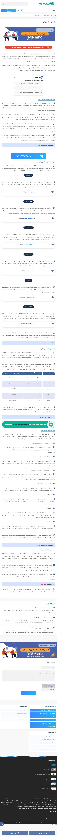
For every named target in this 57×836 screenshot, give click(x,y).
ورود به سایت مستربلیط (28, 271)
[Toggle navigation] (54, 10)
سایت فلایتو (43, 584)
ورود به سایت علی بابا (28, 192)
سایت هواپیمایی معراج (42, 145)
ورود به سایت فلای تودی (28, 244)
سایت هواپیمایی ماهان (42, 417)
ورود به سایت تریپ (28, 297)
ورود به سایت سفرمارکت (28, 218)
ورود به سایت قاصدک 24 (28, 323)
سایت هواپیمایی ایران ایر (42, 545)
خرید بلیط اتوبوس (43, 343)
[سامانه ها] (54, 16)
